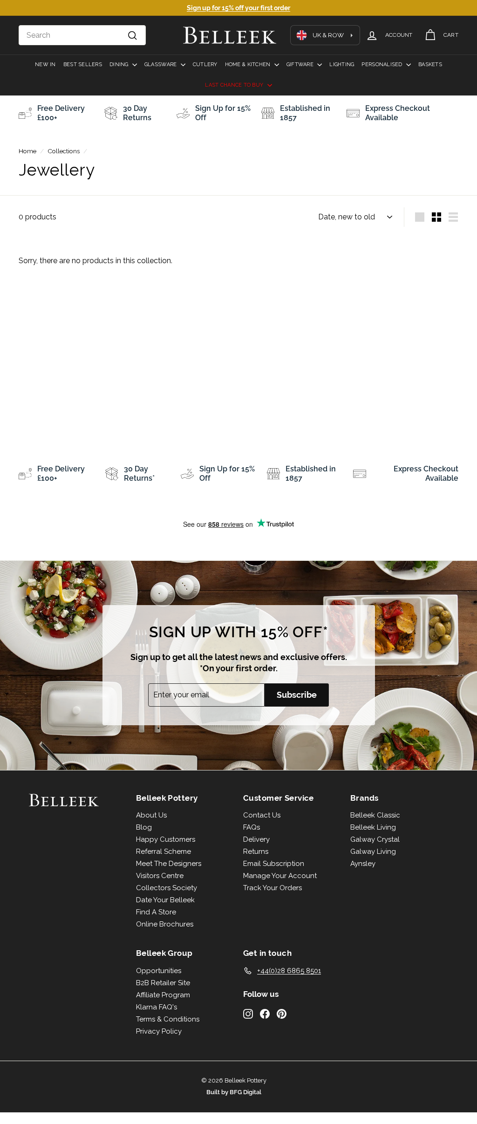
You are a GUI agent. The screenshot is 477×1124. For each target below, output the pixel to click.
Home (27, 151)
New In (45, 64)
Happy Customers (165, 839)
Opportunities (158, 971)
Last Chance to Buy (235, 85)
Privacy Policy (159, 1031)
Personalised (382, 64)
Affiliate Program (163, 995)
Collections (64, 151)
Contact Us (261, 815)
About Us (151, 815)
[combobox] (82, 35)
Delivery (256, 839)
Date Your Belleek (165, 900)
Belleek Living (373, 827)
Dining (119, 64)
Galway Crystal (375, 839)
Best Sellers (82, 64)
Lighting (341, 64)
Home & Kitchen (248, 64)
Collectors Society (166, 888)
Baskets (430, 64)
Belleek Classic (375, 815)
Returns (255, 851)
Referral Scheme (163, 851)
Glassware (161, 64)
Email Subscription (273, 863)
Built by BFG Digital (233, 1092)
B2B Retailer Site (163, 983)
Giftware (300, 64)
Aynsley (362, 863)
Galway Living (373, 851)
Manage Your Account (280, 876)
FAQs (251, 827)
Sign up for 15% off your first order (238, 8)
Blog (144, 827)
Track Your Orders (272, 888)
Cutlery (205, 64)
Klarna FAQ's (156, 1007)
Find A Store (156, 912)
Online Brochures (164, 924)
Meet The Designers (168, 863)
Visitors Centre (160, 876)
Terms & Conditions (167, 1019)
